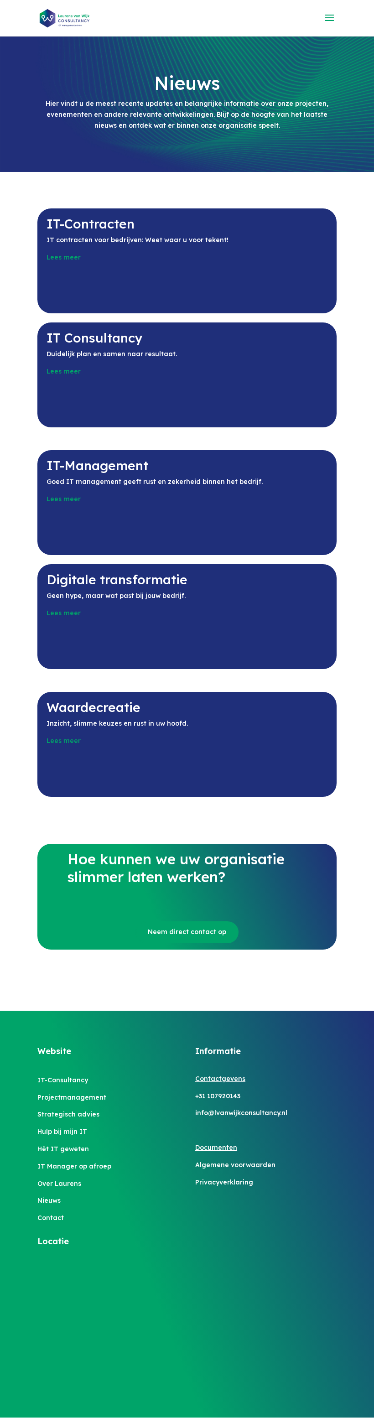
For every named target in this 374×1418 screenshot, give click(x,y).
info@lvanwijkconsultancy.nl (241, 1113)
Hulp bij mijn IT (62, 1131)
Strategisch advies (68, 1114)
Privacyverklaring (224, 1182)
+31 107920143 (217, 1096)
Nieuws (49, 1200)
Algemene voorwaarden (235, 1165)
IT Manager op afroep (74, 1166)
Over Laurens (59, 1183)
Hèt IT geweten (63, 1149)
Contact (50, 1218)
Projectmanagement (71, 1097)
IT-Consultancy (62, 1080)
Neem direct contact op (187, 932)
